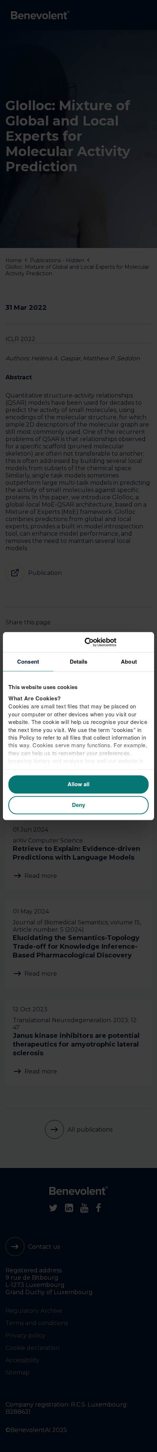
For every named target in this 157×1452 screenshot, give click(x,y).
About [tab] (129, 661)
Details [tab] (79, 661)
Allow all (78, 784)
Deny (78, 805)
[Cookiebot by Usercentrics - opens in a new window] (117, 642)
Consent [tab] (28, 661)
